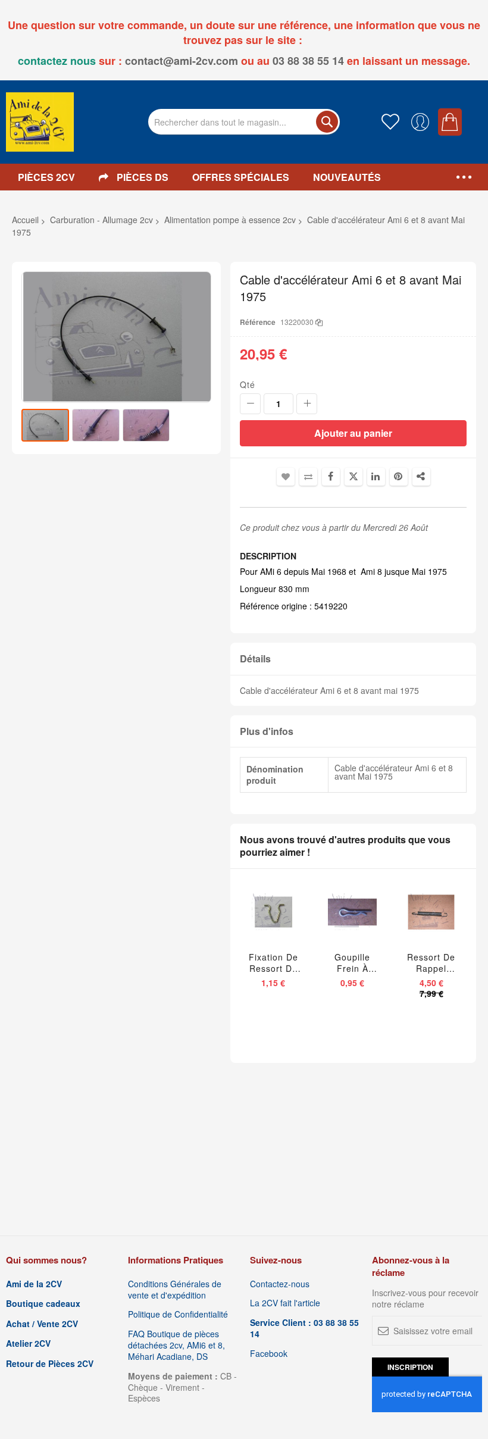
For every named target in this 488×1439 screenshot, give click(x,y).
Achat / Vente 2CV (42, 1323)
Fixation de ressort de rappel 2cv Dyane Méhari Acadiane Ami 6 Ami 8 (273, 963)
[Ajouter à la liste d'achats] (276, 922)
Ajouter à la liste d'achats (286, 477)
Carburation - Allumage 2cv (101, 220)
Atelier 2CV (28, 1343)
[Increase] (306, 403)
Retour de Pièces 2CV (49, 1363)
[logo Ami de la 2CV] (40, 122)
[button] (97, 425)
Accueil (25, 220)
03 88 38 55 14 (308, 60)
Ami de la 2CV (34, 1284)
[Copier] (319, 322)
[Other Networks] (421, 477)
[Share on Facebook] (331, 477)
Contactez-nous (279, 1284)
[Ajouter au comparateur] (298, 922)
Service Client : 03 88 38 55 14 (304, 1328)
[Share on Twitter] (353, 477)
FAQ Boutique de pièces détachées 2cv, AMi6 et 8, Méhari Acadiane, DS (176, 1345)
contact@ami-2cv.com (181, 60)
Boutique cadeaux (43, 1303)
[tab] (353, 659)
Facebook (268, 1353)
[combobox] (244, 121)
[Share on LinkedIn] (376, 477)
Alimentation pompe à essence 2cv (230, 220)
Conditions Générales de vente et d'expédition (174, 1289)
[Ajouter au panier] (251, 922)
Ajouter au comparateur (308, 477)
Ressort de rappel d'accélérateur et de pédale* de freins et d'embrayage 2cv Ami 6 (431, 963)
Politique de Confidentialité (178, 1314)
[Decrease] (250, 403)
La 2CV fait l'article (285, 1303)
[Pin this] (399, 477)
